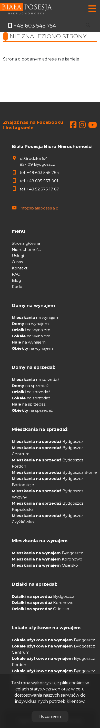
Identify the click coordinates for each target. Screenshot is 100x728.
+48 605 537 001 (42, 180)
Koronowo (47, 559)
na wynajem (35, 317)
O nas (17, 261)
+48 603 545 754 (43, 172)
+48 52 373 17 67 (43, 189)
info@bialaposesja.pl (39, 208)
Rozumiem (50, 716)
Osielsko (45, 565)
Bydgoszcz (47, 441)
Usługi (18, 255)
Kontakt (19, 268)
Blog (16, 280)
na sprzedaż (35, 379)
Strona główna (26, 243)
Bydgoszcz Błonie (54, 472)
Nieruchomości (27, 249)
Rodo (17, 286)
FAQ (16, 274)
